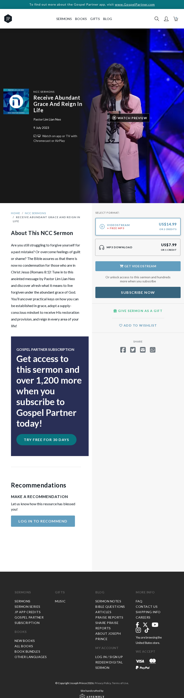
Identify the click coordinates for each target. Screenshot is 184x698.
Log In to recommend (43, 521)
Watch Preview (132, 118)
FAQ (139, 601)
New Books (25, 641)
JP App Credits (28, 612)
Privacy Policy (103, 683)
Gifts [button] (95, 19)
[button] (166, 19)
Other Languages (31, 657)
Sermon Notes (108, 601)
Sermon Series (27, 606)
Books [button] (81, 19)
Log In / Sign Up (109, 657)
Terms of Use (120, 683)
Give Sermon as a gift (139, 311)
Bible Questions (110, 606)
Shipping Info (148, 612)
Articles (103, 612)
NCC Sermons (44, 91)
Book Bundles (27, 651)
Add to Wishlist (140, 325)
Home (15, 213)
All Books (24, 646)
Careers (143, 617)
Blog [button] (107, 19)
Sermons (23, 592)
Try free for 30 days (46, 439)
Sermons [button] (64, 19)
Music (60, 601)
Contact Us (147, 606)
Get (139, 266)
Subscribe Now (138, 292)
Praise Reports (109, 617)
